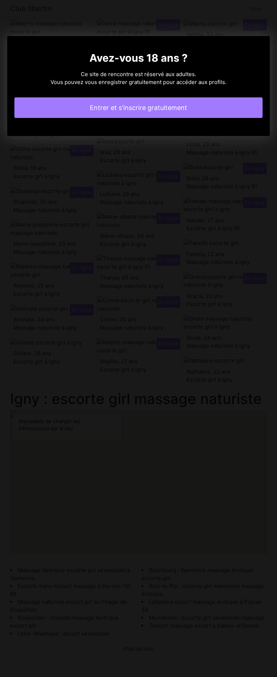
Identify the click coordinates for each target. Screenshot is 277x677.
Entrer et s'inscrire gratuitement (138, 107)
